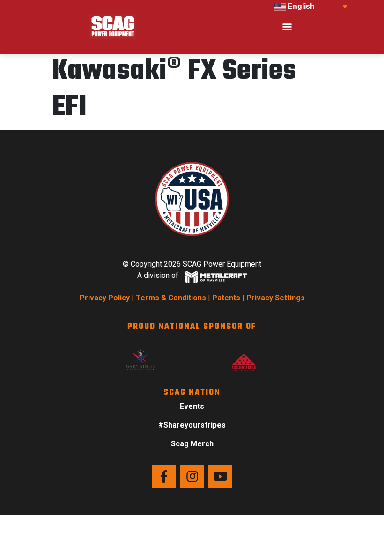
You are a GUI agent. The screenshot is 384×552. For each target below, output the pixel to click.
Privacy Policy (105, 297)
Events (192, 406)
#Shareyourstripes (192, 425)
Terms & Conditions (171, 297)
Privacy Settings (275, 297)
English (300, 6)
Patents (226, 297)
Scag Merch (192, 443)
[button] (287, 26)
